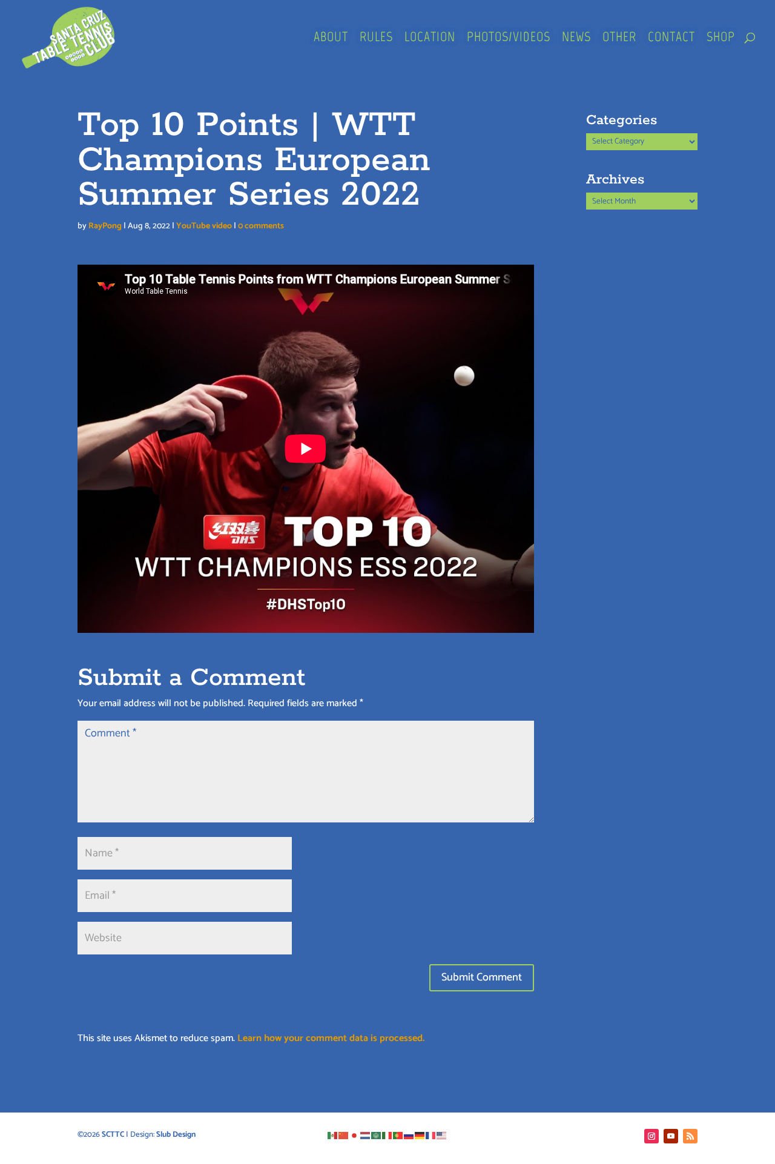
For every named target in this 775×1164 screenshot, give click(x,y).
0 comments (261, 226)
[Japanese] (354, 1134)
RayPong (105, 226)
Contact (671, 39)
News (576, 39)
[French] (431, 1134)
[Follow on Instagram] (651, 1136)
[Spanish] (333, 1134)
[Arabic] (376, 1134)
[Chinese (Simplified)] (343, 1134)
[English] (442, 1134)
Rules (376, 39)
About (331, 39)
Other (619, 39)
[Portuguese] (398, 1134)
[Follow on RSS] (690, 1136)
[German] (420, 1134)
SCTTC (113, 1134)
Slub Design (176, 1134)
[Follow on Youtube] (671, 1136)
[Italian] (387, 1134)
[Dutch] (365, 1134)
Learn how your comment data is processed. (330, 1038)
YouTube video (204, 226)
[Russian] (409, 1134)
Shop (721, 39)
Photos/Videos (508, 39)
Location (429, 39)
